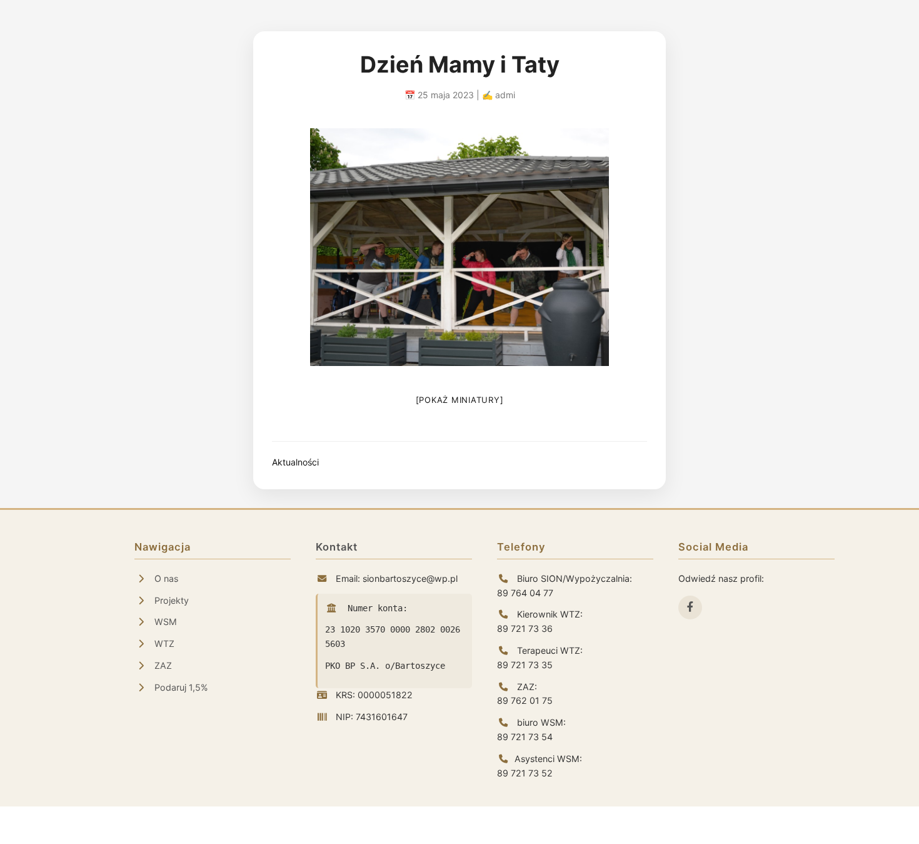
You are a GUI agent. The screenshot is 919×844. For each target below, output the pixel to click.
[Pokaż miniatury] (460, 400)
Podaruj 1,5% (180, 687)
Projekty (170, 600)
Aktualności (295, 462)
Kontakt (337, 547)
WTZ (163, 643)
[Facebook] (690, 607)
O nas (165, 578)
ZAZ (162, 665)
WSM (164, 621)
